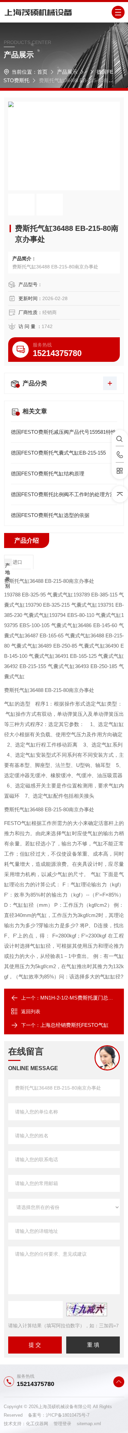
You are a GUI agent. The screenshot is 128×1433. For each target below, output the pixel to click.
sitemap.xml (89, 1423)
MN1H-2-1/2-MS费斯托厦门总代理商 (82, 998)
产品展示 (67, 72)
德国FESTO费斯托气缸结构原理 (47, 473)
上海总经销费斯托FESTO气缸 (74, 1025)
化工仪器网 (40, 1423)
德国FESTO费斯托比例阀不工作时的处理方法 (63, 494)
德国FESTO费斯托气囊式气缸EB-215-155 (58, 453)
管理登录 (62, 1423)
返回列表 (30, 1011)
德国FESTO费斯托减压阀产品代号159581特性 (63, 432)
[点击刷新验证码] (86, 1309)
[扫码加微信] (120, 471)
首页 (42, 72)
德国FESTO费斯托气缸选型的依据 (50, 515)
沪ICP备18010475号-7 (67, 1415)
